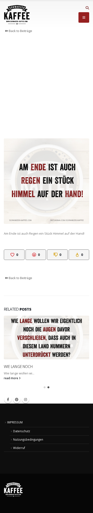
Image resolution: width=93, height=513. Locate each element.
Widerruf (19, 448)
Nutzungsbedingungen (28, 439)
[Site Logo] (17, 15)
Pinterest (16, 399)
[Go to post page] (46, 338)
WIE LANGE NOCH (18, 366)
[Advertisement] (46, 87)
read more (11, 378)
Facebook (7, 399)
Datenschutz (21, 431)
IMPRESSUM (15, 422)
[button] (87, 7)
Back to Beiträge (20, 31)
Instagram (25, 399)
